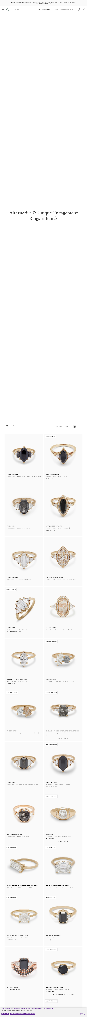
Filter (11, 425)
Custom (16, 10)
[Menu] (3, 9)
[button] (49, 453)
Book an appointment (64, 10)
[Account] (79, 9)
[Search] (7, 9)
